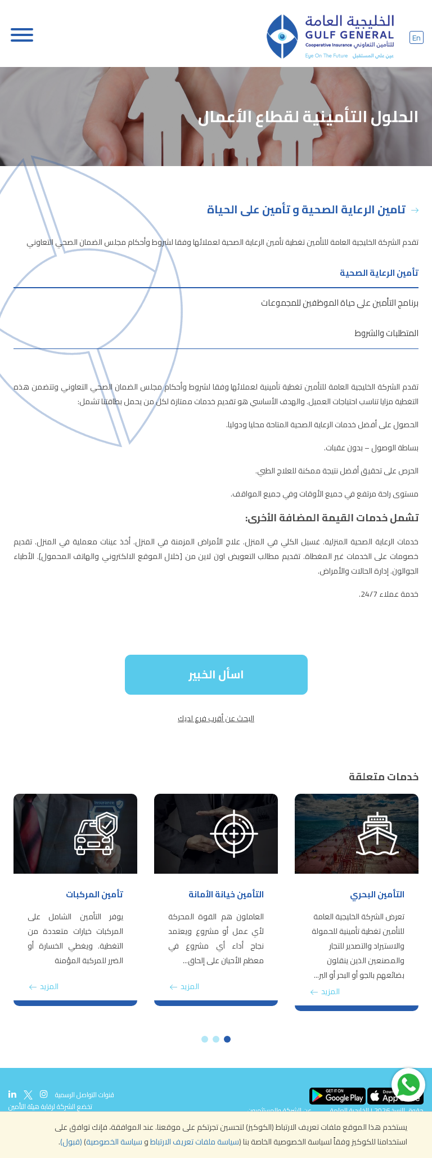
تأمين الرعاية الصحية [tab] (379, 273)
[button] (227, 1039)
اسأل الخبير (216, 674)
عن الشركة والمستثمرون (280, 1110)
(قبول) (71, 1141)
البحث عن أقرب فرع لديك (216, 718)
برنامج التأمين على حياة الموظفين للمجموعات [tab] (339, 302)
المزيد (330, 991)
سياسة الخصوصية (114, 1141)
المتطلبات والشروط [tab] (386, 333)
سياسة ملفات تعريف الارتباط (194, 1141)
